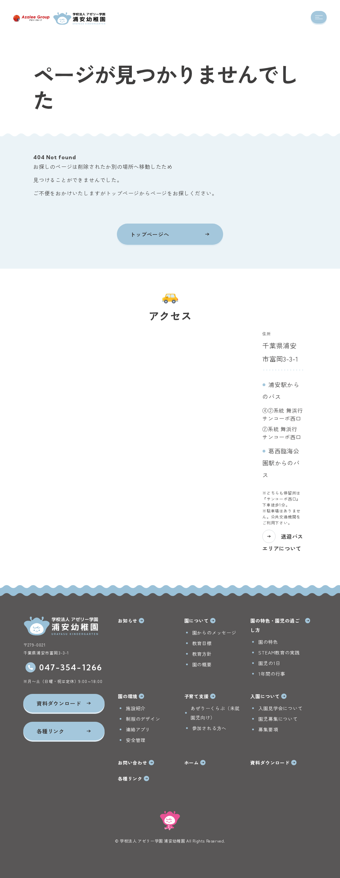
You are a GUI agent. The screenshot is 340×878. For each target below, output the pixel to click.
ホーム (191, 762)
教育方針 (202, 653)
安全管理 (135, 740)
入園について (265, 696)
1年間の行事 (271, 673)
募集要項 (268, 729)
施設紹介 (135, 708)
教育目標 (202, 643)
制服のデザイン (143, 718)
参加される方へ (209, 728)
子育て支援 (196, 696)
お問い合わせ (132, 762)
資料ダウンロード (270, 762)
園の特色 (268, 642)
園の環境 (127, 696)
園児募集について (278, 718)
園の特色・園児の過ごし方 (274, 625)
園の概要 (202, 664)
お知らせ (127, 620)
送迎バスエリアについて (282, 542)
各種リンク (130, 778)
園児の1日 (269, 663)
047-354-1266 (71, 667)
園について (196, 620)
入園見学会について (280, 708)
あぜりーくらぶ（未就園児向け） (215, 713)
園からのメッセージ (214, 632)
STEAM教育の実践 (278, 652)
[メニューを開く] (319, 17)
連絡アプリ (138, 729)
